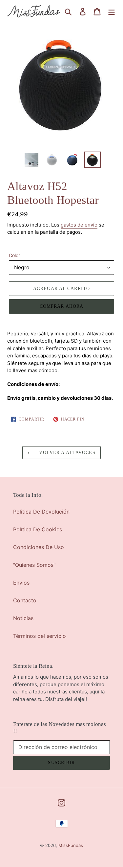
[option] (31, 160)
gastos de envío (79, 225)
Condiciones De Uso (38, 547)
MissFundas (70, 845)
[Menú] (111, 11)
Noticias (23, 618)
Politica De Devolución (41, 511)
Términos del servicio (39, 636)
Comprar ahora (62, 306)
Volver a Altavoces (66, 452)
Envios (21, 582)
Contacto (24, 600)
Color (14, 255)
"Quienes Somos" (34, 565)
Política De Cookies (37, 529)
